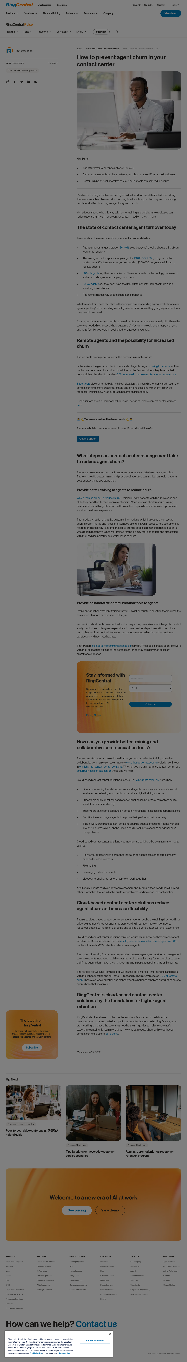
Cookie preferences (95, 1340)
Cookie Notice (36, 1353)
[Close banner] (110, 1334)
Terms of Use (64, 1353)
